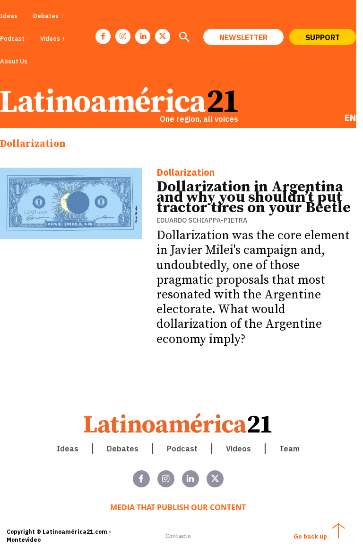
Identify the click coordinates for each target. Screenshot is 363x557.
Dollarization (185, 173)
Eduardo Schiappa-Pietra (201, 220)
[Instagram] (122, 36)
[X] (162, 36)
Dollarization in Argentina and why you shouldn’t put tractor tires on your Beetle (253, 197)
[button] (184, 38)
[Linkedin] (142, 36)
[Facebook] (103, 36)
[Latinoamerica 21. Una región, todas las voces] (178, 423)
